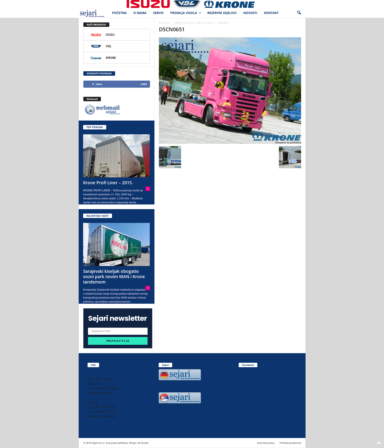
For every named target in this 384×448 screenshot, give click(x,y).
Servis (158, 13)
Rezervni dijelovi (222, 13)
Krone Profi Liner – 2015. (108, 183)
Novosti (250, 13)
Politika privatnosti (290, 442)
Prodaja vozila (183, 13)
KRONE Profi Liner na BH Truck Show (194, 22)
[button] (299, 13)
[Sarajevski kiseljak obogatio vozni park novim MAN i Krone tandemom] (116, 244)
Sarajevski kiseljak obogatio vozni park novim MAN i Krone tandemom (114, 276)
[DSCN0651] (230, 90)
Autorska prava (265, 442)
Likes (143, 84)
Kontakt (271, 13)
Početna (119, 13)
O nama (139, 13)
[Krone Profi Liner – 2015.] (116, 155)
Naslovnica (165, 22)
